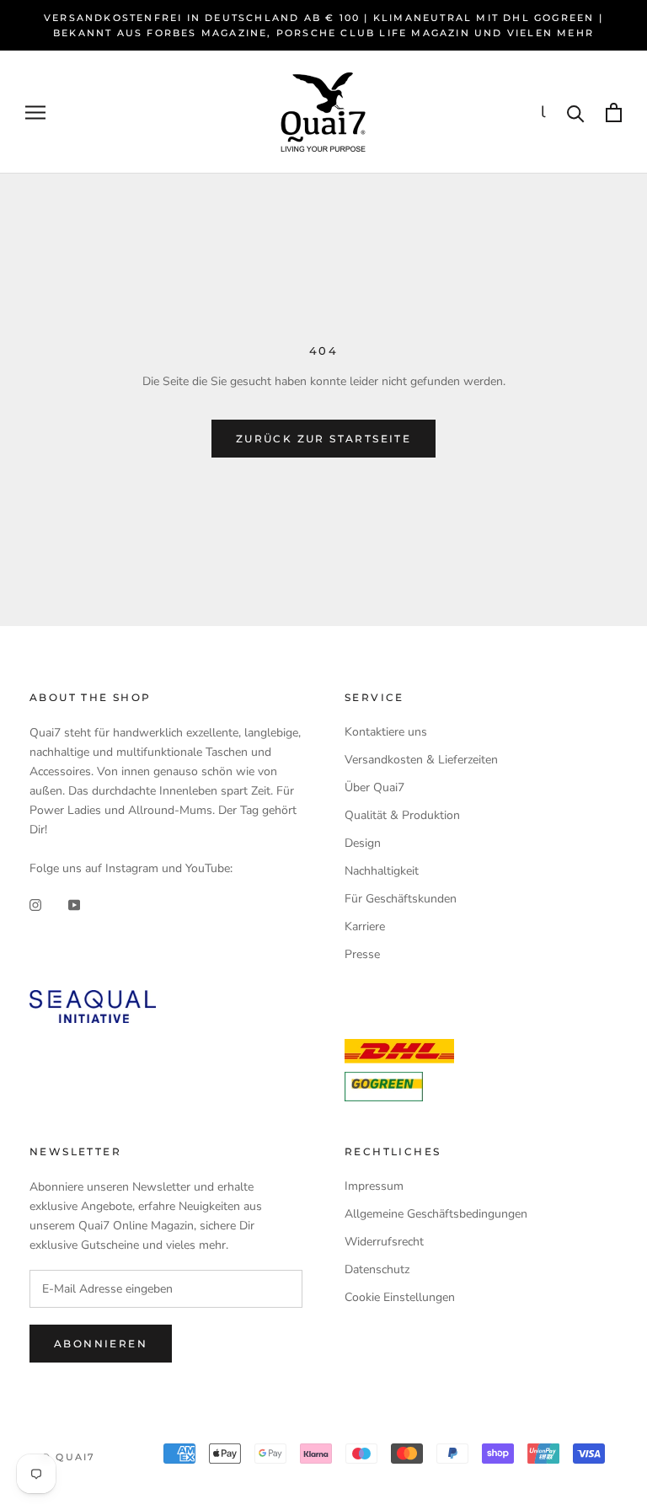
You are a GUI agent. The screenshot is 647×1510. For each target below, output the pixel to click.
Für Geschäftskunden (401, 899)
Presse (362, 954)
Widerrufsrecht (384, 1242)
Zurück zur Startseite (323, 438)
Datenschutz (377, 1269)
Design (363, 843)
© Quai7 (68, 1457)
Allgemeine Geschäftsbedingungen (436, 1214)
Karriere (365, 926)
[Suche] (576, 112)
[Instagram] (35, 904)
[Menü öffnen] (35, 112)
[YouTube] (74, 904)
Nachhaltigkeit (382, 871)
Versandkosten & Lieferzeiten (421, 760)
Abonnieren (100, 1343)
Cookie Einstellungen (400, 1297)
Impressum (374, 1186)
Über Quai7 (374, 787)
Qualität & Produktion (402, 815)
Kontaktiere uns (386, 732)
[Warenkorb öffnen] (614, 112)
